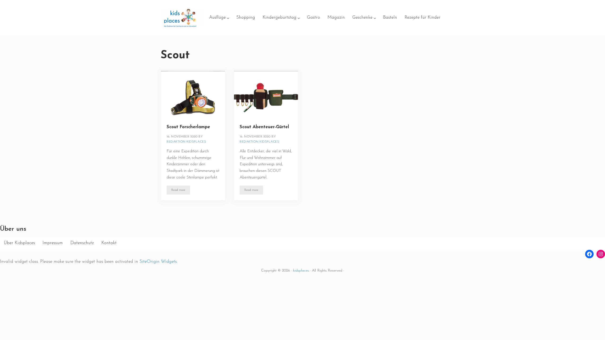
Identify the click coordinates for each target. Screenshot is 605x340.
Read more (180, 190)
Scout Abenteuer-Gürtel (264, 127)
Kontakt (109, 243)
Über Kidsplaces (19, 243)
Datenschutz (82, 243)
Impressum (53, 243)
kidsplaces (301, 270)
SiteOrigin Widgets (158, 261)
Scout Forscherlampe (188, 127)
